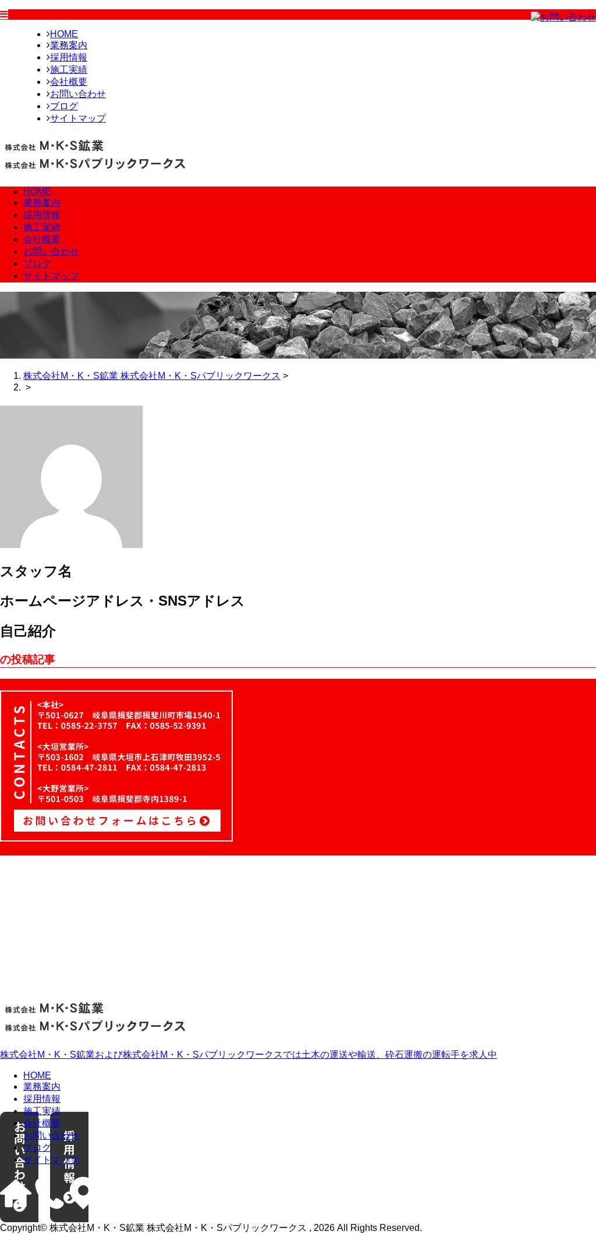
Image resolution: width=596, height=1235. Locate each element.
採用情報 (68, 57)
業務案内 (68, 45)
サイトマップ (78, 118)
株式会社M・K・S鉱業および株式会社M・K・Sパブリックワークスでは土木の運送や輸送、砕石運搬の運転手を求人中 (248, 1054)
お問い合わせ (78, 94)
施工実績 (68, 69)
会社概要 (68, 82)
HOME (64, 34)
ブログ (64, 106)
